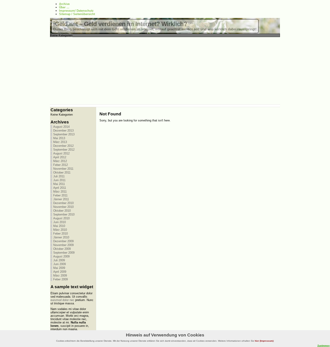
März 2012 (60, 161)
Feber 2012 (60, 165)
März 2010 (60, 229)
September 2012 (64, 149)
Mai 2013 (59, 138)
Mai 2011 (59, 184)
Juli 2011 (59, 176)
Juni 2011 (59, 180)
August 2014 (61, 126)
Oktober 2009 (62, 248)
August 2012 (61, 153)
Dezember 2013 (63, 130)
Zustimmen (323, 345)
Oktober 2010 (62, 210)
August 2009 (61, 256)
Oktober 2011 (61, 172)
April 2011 (59, 187)
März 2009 (60, 275)
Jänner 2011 (61, 199)
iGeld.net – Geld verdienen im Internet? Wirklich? (120, 24)
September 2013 (64, 134)
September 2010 (64, 214)
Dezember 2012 (63, 145)
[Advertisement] (165, 70)
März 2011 (60, 191)
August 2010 (61, 218)
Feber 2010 (60, 233)
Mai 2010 (59, 226)
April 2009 (59, 271)
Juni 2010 (59, 222)
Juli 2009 (59, 260)
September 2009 (64, 252)
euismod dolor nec (62, 300)
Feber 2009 (60, 279)
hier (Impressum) (264, 341)
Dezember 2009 (63, 241)
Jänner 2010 (61, 237)
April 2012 (59, 157)
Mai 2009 (59, 268)
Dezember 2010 (63, 203)
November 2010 (63, 207)
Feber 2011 (60, 195)
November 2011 (63, 168)
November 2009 (63, 245)
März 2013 (60, 142)
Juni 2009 (59, 264)
